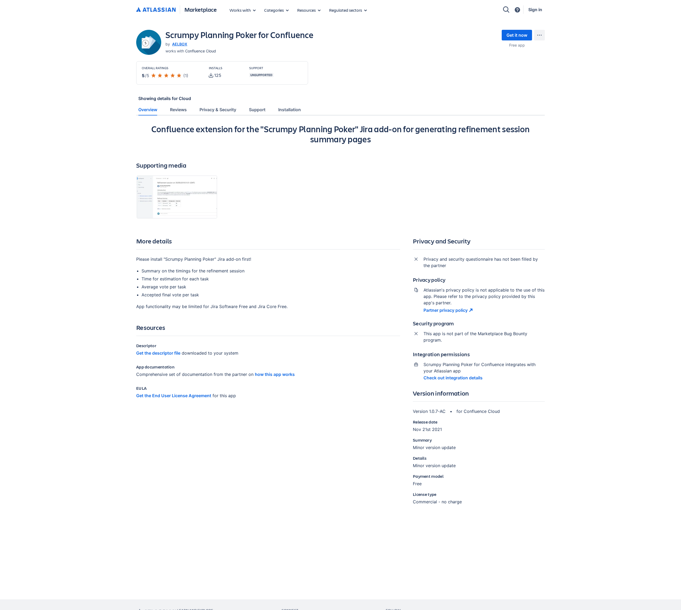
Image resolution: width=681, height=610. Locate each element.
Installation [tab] (289, 109)
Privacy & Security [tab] (218, 109)
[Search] (506, 9)
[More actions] (539, 35)
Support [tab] (257, 109)
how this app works (275, 374)
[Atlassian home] (156, 10)
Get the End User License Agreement (173, 395)
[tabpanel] (340, 318)
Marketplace (200, 9)
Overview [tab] (147, 109)
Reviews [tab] (178, 109)
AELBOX (179, 44)
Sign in (535, 9)
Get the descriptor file (158, 353)
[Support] (517, 10)
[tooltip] (215, 75)
